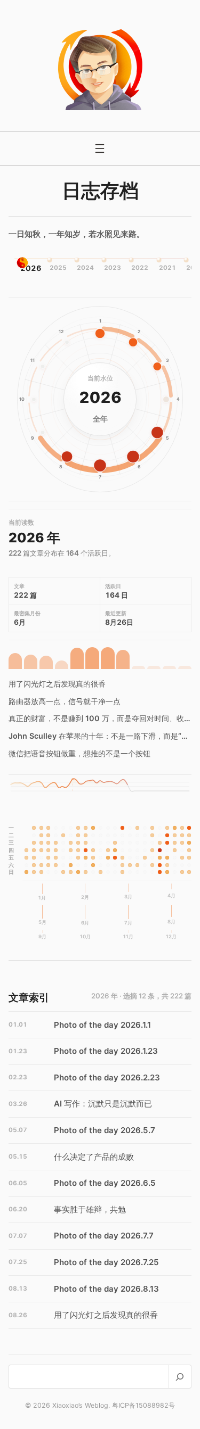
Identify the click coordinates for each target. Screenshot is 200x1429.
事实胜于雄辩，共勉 (90, 1209)
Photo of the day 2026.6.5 (105, 1183)
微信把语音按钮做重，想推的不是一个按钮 (79, 753)
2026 (28, 267)
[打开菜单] (99, 148)
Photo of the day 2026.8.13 (106, 1289)
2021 (165, 267)
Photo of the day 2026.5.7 (104, 1130)
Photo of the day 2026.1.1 (102, 1025)
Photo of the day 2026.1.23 (106, 1051)
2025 (56, 267)
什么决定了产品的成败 (94, 1157)
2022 (138, 267)
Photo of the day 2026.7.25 (106, 1262)
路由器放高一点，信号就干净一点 (65, 701)
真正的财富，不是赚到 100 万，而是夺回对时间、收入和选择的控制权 (100, 718)
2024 (83, 267)
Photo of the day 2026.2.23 (107, 1077)
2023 (111, 267)
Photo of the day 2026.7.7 (104, 1235)
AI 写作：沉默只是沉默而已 (103, 1103)
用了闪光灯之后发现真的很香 (57, 683)
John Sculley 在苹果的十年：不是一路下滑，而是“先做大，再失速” (100, 735)
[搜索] (179, 1376)
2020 (192, 267)
